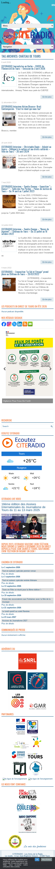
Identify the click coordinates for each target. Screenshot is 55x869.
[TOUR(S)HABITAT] (21, 749)
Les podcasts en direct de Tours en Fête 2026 (24, 306)
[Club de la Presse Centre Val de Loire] (17, 690)
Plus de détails (7, 574)
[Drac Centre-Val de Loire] (20, 735)
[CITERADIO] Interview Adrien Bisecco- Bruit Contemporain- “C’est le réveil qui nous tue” (21, 108)
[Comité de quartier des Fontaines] (15, 848)
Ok (37, 859)
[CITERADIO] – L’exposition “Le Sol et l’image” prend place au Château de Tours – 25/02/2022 (24, 273)
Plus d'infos (46, 859)
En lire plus (47, 97)
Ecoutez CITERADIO (10, 433)
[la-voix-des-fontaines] (34, 848)
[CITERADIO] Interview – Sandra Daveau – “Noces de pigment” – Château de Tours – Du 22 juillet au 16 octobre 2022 (25, 231)
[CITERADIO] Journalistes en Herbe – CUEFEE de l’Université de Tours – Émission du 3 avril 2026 (23, 67)
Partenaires (7, 714)
